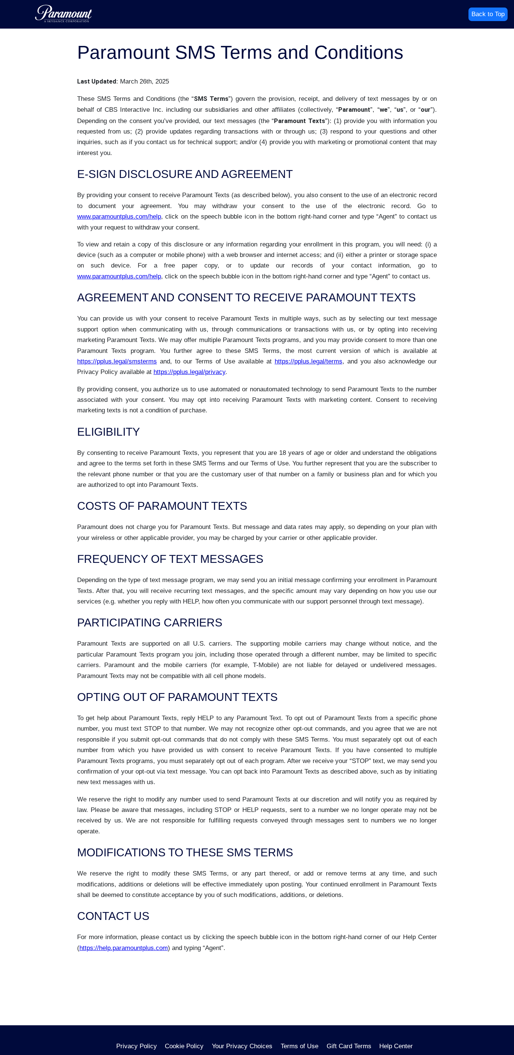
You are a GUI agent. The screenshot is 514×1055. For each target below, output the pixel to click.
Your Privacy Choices (242, 1046)
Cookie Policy (184, 1046)
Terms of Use (299, 1046)
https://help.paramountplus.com (123, 948)
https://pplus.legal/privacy (189, 371)
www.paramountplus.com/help (119, 216)
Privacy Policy (136, 1046)
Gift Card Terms (349, 1046)
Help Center (396, 1046)
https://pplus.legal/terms (308, 361)
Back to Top (488, 14)
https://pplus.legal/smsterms (117, 361)
